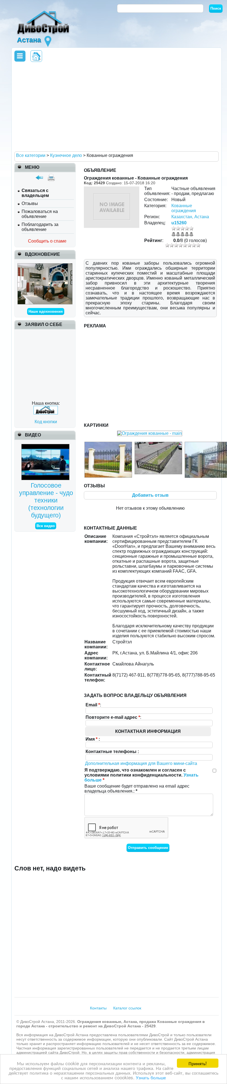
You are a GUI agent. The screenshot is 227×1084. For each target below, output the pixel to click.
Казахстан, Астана (190, 216)
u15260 (179, 222)
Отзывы (30, 203)
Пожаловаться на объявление (40, 214)
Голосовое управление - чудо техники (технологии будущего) (46, 500)
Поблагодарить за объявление (40, 227)
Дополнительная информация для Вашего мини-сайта (141, 763)
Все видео (46, 526)
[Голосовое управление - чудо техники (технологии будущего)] (46, 446)
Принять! (198, 1063)
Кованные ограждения (183, 208)
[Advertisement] (115, 106)
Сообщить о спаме (47, 241)
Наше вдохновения (46, 311)
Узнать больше (151, 1077)
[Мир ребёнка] (45, 265)
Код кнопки (46, 421)
